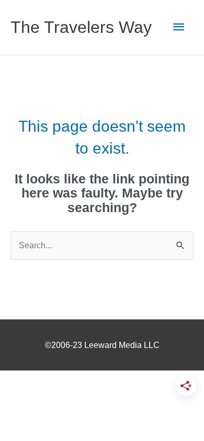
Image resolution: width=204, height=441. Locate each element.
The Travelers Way (81, 27)
